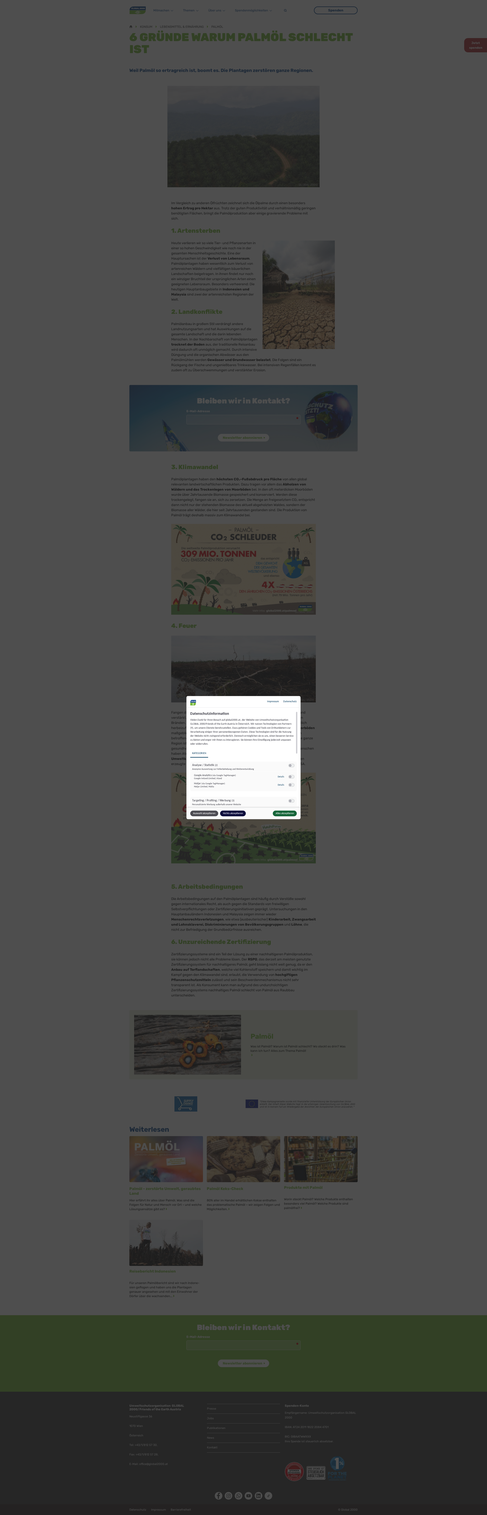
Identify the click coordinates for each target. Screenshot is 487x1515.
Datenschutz (290, 701)
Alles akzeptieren (285, 813)
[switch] (291, 765)
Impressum (273, 701)
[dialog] (243, 757)
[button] (290, 765)
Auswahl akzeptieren (204, 813)
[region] (244, 759)
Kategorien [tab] (199, 753)
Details (281, 777)
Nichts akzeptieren (233, 813)
